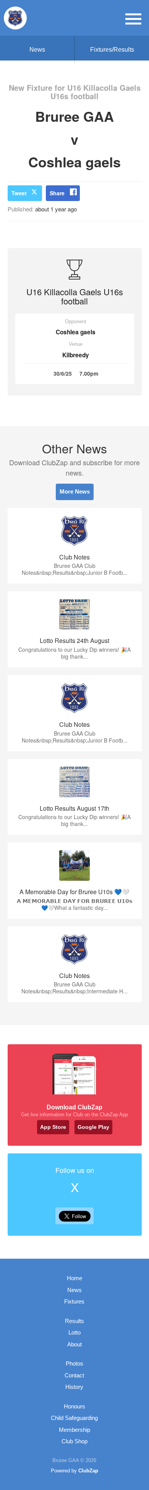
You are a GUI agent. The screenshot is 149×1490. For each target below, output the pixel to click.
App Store (53, 1127)
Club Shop (74, 1441)
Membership (74, 1429)
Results (74, 1321)
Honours (74, 1406)
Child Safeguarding (74, 1418)
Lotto (74, 1332)
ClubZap (88, 1471)
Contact (74, 1375)
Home (74, 1278)
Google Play (93, 1127)
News (37, 49)
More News (75, 491)
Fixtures (74, 1301)
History (74, 1387)
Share (57, 193)
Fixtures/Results (112, 49)
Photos (74, 1363)
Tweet (19, 193)
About (74, 1344)
